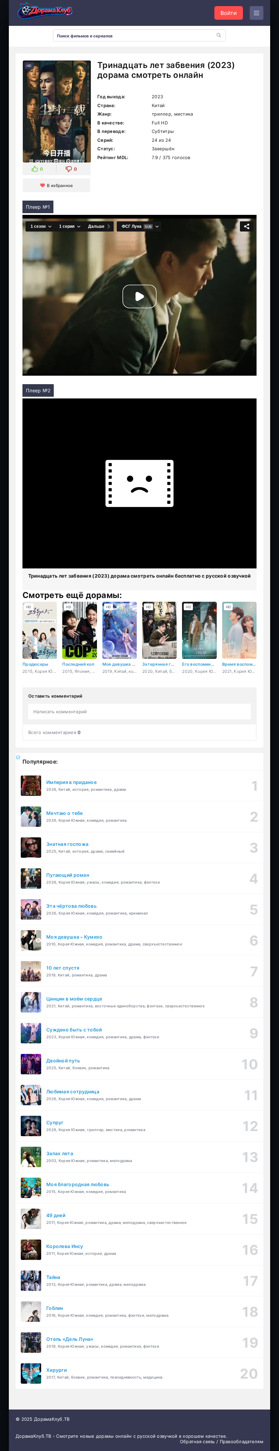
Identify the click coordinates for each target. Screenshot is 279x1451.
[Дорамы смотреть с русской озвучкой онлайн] (50, 12)
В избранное (60, 185)
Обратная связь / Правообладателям (221, 1441)
